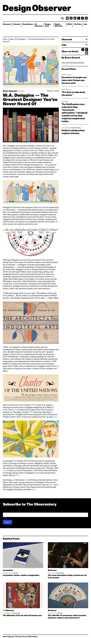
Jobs (85, 24)
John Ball (65, 101)
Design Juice (48, 25)
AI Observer (39, 25)
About (5, 636)
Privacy (18, 636)
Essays (11, 39)
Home (5, 39)
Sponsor (11, 636)
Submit (7, 522)
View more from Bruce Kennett (73, 62)
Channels (7, 24)
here (15, 410)
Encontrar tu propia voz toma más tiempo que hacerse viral (74, 80)
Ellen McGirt (66, 89)
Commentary (76, 128)
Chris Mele (66, 128)
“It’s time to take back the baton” (73, 93)
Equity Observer (58, 25)
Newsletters (28, 24)
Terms (24, 636)
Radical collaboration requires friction (73, 132)
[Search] (62, 18)
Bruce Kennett (10, 91)
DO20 (69, 24)
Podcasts (16, 24)
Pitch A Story (33, 636)
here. (55, 417)
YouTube (77, 24)
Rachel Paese (67, 75)
